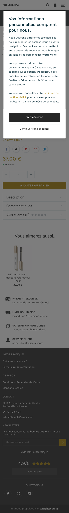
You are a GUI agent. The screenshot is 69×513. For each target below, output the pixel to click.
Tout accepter (34, 117)
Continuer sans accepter (34, 128)
